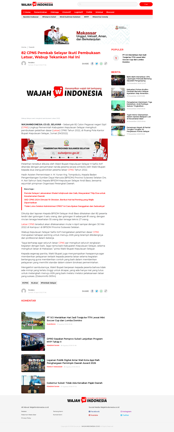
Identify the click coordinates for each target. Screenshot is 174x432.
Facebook (95, 411)
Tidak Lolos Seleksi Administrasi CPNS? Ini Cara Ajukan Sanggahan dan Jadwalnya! (64, 206)
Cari (146, 4)
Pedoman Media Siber (28, 415)
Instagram (126, 411)
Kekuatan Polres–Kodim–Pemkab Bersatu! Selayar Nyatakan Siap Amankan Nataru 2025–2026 (138, 92)
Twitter (125, 415)
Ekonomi (110, 12)
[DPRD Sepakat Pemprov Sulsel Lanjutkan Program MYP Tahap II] (33, 342)
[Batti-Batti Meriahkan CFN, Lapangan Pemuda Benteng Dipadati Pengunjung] (118, 80)
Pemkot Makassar (54, 367)
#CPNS (25, 283)
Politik (89, 12)
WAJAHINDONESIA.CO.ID (91, 426)
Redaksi (31, 62)
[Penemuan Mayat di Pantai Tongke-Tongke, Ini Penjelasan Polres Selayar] (118, 130)
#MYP (86, 17)
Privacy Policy (26, 418)
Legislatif (78, 12)
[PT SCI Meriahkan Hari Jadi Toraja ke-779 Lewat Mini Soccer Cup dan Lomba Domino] (33, 320)
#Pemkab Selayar (48, 283)
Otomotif (66, 12)
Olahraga (55, 12)
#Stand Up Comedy (100, 17)
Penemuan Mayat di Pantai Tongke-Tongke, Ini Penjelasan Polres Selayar (138, 129)
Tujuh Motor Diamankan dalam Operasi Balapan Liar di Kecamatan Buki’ (139, 117)
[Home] (37, 4)
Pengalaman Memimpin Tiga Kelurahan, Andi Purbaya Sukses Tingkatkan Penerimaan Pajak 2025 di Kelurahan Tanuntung (139, 106)
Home (28, 12)
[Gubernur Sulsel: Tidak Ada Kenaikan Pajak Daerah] (33, 384)
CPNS (25, 127)
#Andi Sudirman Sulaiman (70, 17)
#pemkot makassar (31, 17)
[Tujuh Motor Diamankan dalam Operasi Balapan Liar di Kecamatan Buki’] (118, 118)
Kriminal (99, 12)
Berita (115, 72)
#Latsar (34, 283)
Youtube (94, 415)
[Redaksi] (23, 63)
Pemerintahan (40, 12)
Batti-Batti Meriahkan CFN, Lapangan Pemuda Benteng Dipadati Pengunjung (139, 79)
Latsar (56, 130)
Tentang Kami (58, 411)
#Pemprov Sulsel (49, 17)
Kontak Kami (57, 415)
